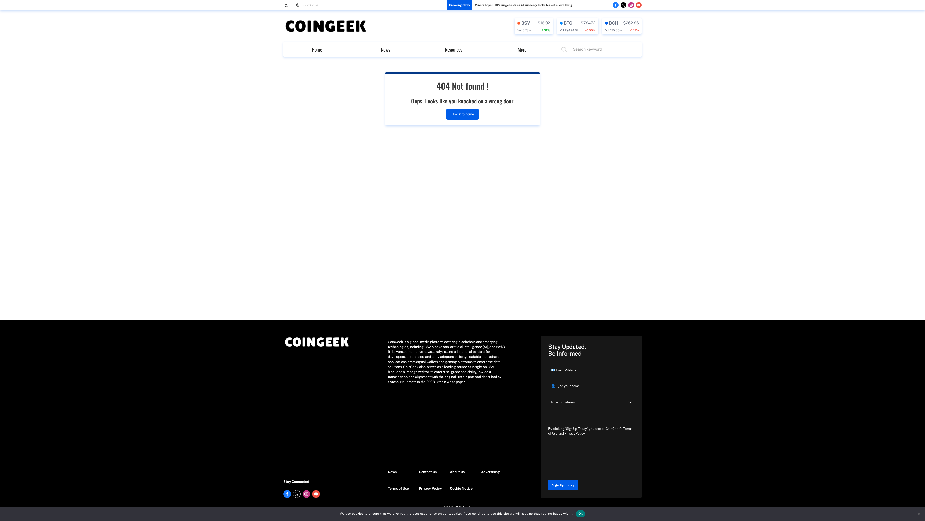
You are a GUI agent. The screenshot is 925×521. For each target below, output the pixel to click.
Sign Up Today (563, 485)
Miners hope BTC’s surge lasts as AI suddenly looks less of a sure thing (523, 5)
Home (317, 49)
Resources (453, 49)
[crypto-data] (534, 26)
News (385, 49)
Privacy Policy (430, 488)
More (522, 49)
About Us (457, 472)
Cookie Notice (461, 488)
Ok (580, 513)
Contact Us (428, 472)
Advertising (490, 472)
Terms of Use (398, 488)
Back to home (463, 114)
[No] (919, 513)
